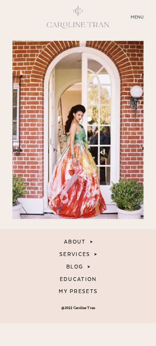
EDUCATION (78, 279)
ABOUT (75, 242)
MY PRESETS (78, 291)
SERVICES (74, 254)
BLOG (74, 267)
